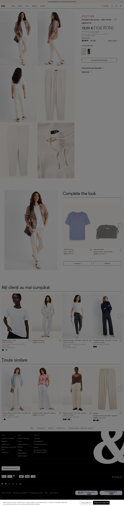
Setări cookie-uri (86, 502)
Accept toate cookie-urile (101, 502)
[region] (62, 503)
